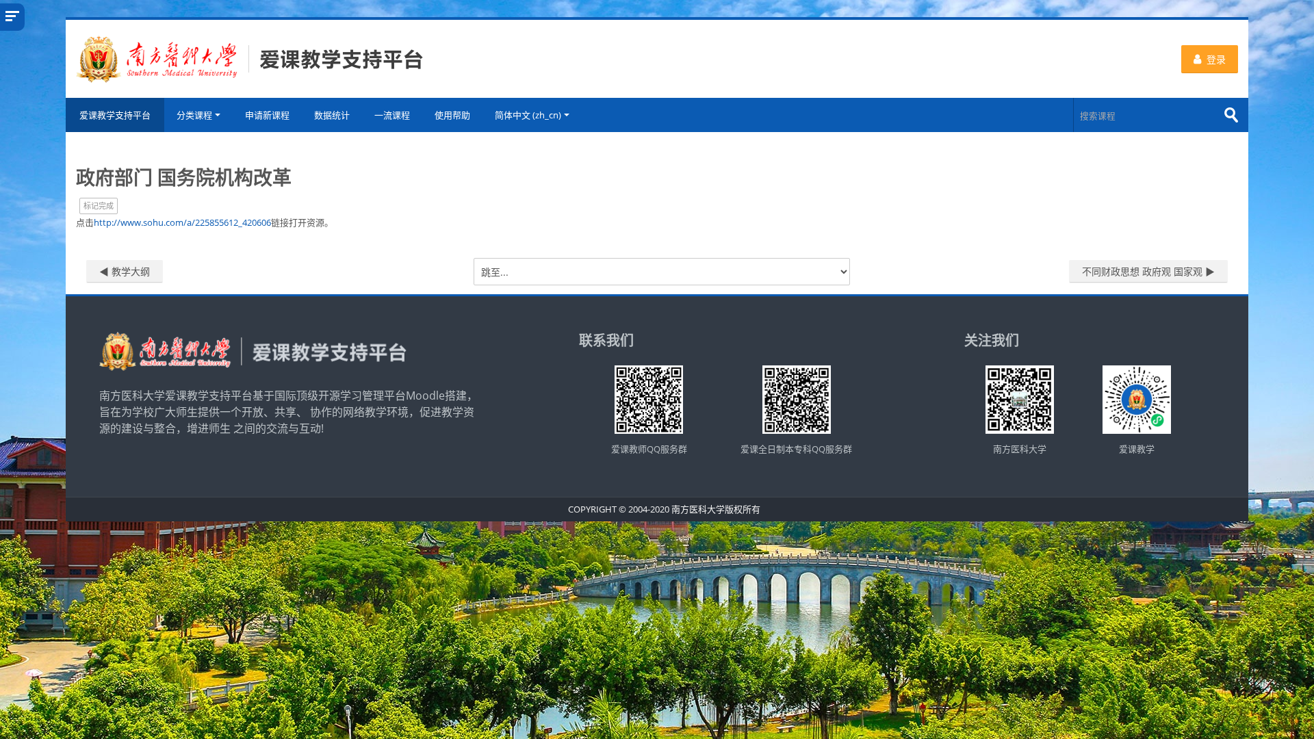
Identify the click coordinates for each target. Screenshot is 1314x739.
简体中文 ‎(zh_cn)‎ (528, 115)
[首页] (250, 57)
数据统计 (332, 115)
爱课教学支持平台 (115, 115)
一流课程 (392, 115)
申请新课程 (267, 115)
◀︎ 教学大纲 (124, 271)
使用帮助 (452, 115)
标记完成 (98, 205)
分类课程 (194, 115)
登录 (1216, 59)
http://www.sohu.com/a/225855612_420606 (182, 222)
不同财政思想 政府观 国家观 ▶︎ (1148, 271)
